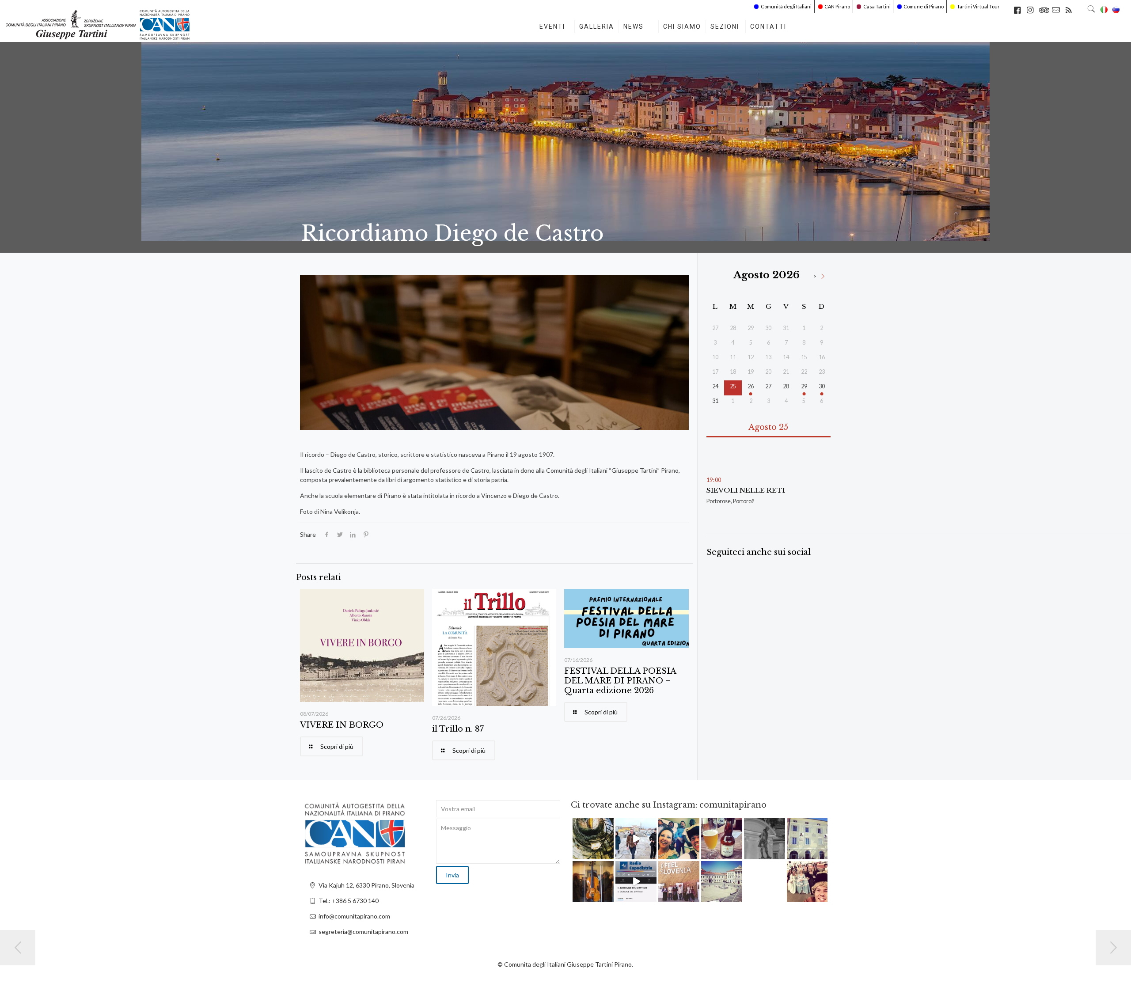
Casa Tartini (877, 6)
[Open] (593, 838)
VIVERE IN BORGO (341, 725)
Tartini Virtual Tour (978, 6)
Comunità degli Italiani (786, 6)
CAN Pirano (837, 6)
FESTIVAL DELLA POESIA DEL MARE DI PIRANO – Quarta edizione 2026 (620, 680)
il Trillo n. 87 (458, 729)
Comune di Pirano (923, 6)
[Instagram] (608, 854)
